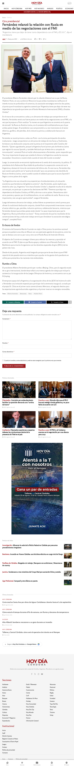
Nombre (5, 343)
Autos (4, 693)
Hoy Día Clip (30, 709)
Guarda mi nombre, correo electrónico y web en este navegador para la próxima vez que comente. (32, 360)
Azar (3, 695)
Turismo (52, 712)
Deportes (5, 715)
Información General (32, 721)
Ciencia (4, 704)
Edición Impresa (7, 736)
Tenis (51, 709)
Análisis (50, 8)
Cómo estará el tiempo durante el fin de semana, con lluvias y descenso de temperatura (35, 612)
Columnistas (6, 707)
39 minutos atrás (7, 615)
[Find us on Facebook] (31, 674)
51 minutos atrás (7, 625)
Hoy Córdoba (17, 8)
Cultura (4, 712)
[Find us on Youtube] (42, 674)
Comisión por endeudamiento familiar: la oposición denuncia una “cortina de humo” (18, 402)
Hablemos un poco (32, 698)
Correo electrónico (8, 352)
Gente (28, 693)
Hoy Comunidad (31, 704)
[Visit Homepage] (36, 3)
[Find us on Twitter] (35, 674)
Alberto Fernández (12, 293)
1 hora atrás (6, 635)
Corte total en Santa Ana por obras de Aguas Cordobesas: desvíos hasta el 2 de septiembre (36, 602)
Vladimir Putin (38, 293)
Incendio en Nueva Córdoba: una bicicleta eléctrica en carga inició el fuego (32, 554)
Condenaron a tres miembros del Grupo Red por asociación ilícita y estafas (31, 572)
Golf (27, 695)
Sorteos (4, 747)
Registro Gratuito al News (10, 739)
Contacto (5, 753)
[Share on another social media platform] (70, 302)
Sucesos (5, 619)
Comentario (6, 319)
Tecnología (53, 707)
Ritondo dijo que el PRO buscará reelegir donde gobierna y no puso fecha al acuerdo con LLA (53, 402)
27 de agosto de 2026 (45, 437)
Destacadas (23, 293)
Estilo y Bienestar (31, 684)
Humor (28, 718)
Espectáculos (6, 721)
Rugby (52, 693)
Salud (51, 695)
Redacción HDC (12, 39)
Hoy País (28, 8)
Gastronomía (30, 690)
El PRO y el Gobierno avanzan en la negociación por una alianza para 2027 (53, 432)
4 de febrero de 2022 (26, 39)
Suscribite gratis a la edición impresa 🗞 (37, 12)
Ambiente (5, 684)
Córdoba (4, 709)
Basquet (4, 698)
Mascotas (53, 684)
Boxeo (4, 701)
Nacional (7, 396)
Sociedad (52, 698)
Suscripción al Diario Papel (10, 741)
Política (59, 8)
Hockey (28, 701)
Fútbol (28, 687)
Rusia (30, 293)
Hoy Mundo (39, 8)
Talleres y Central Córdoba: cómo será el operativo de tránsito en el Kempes (31, 632)
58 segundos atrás (8, 605)
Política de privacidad (8, 750)
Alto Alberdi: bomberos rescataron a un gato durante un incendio (27, 622)
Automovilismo (7, 690)
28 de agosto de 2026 (9, 407)
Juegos (4, 744)
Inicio (6, 8)
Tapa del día (54, 704)
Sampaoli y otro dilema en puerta (20, 581)
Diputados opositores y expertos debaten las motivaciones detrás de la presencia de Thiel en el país (18, 432)
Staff (3, 733)
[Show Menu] (3, 3)
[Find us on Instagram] (38, 674)
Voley (51, 715)
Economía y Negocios (8, 718)
